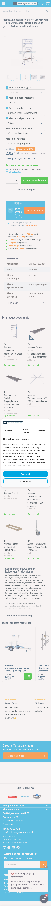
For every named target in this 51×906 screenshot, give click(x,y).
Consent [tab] (9, 431)
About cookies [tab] (25, 430)
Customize (25, 481)
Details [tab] (41, 431)
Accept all (25, 474)
